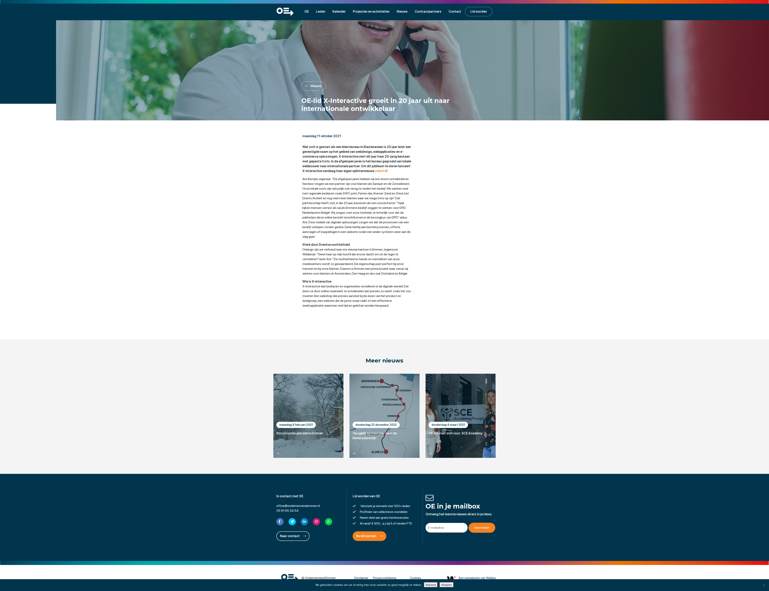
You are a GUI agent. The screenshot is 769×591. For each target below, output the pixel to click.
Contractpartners (428, 11)
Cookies (415, 578)
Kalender (339, 11)
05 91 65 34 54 (287, 510)
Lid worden (478, 11)
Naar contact (290, 536)
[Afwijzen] (764, 585)
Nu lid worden (366, 536)
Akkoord (431, 584)
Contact (455, 11)
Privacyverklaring (384, 578)
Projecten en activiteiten (371, 11)
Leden (320, 11)
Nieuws (402, 11)
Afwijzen (446, 584)
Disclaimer (361, 578)
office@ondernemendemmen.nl (298, 506)
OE (306, 11)
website (381, 171)
